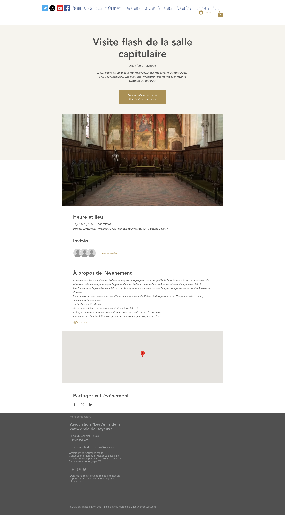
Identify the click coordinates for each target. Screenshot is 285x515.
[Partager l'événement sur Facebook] (74, 404)
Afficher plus (80, 322)
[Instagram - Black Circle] (52, 8)
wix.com (151, 506)
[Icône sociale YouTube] (60, 8)
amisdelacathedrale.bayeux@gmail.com (93, 447)
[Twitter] (45, 8)
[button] (220, 14)
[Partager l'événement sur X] (82, 404)
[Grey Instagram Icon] (79, 469)
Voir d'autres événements (142, 99)
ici (81, 481)
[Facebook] (67, 8)
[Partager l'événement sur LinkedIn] (90, 404)
